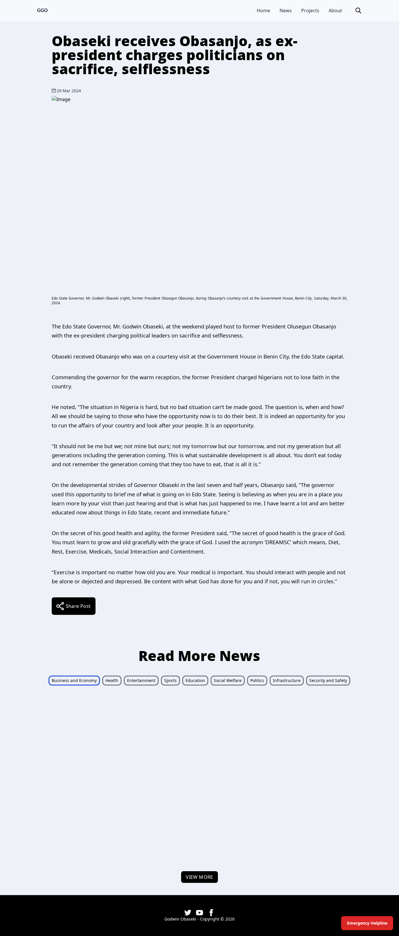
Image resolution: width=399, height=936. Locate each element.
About (335, 10)
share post (78, 606)
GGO (42, 10)
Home (263, 10)
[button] (358, 11)
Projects (310, 10)
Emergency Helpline (367, 923)
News (286, 10)
